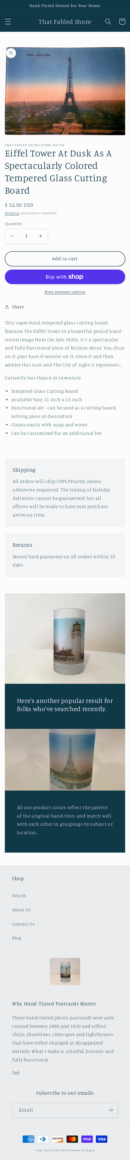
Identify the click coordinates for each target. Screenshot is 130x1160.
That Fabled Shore (56, 1150)
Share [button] (18, 306)
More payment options (65, 292)
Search (19, 895)
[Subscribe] (111, 1110)
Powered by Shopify (82, 1150)
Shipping (12, 213)
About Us (21, 909)
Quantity (13, 223)
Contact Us (23, 923)
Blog (16, 937)
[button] (8, 21)
